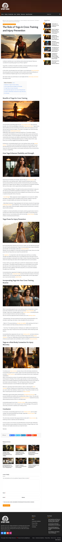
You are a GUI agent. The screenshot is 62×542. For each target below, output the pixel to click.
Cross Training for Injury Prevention (27, 20)
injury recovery (13, 371)
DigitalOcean (27, 537)
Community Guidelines (36, 521)
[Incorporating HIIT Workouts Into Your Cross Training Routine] (33, 448)
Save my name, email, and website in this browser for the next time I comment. (19, 501)
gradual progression (25, 397)
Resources (23, 14)
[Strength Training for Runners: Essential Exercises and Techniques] (21, 461)
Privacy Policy (34, 523)
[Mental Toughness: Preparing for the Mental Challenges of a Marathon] (47, 31)
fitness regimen (26, 312)
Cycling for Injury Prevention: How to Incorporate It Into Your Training (7, 454)
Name (4, 492)
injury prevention (35, 70)
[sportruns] (5, 6)
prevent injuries (31, 179)
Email (4, 497)
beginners (6, 255)
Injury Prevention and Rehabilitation (13, 20)
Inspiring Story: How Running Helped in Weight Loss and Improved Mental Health (55, 56)
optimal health (18, 277)
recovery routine (21, 402)
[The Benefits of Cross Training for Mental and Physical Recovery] (21, 448)
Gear (15, 14)
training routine (32, 315)
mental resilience (11, 374)
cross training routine (26, 124)
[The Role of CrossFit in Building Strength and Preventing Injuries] (47, 43)
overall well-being (16, 273)
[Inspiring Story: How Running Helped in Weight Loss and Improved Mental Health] (47, 55)
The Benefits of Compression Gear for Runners (55, 25)
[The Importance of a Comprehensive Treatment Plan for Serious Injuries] (47, 49)
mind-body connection (33, 76)
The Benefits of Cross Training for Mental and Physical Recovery (20, 453)
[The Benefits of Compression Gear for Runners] (47, 25)
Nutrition (18, 14)
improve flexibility (30, 310)
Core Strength (7, 196)
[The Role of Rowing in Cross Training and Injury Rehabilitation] (33, 461)
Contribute (34, 526)
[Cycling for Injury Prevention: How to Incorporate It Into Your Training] (8, 448)
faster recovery (26, 391)
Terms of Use (53, 537)
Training (6, 14)
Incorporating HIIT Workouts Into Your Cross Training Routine (33, 453)
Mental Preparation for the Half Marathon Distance (55, 62)
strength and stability (21, 323)
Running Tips (10, 14)
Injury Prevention (29, 14)
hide (13, 82)
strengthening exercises (29, 394)
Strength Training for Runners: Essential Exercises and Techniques (21, 466)
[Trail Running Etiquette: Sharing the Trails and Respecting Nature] (47, 37)
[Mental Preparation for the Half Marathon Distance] (47, 62)
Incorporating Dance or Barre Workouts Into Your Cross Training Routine (8, 466)
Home (2, 14)
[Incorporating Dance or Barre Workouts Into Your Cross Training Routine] (8, 461)
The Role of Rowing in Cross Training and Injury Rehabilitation (33, 466)
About (33, 519)
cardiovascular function (15, 130)
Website (23, 497)
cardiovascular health (28, 126)
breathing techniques (7, 204)
